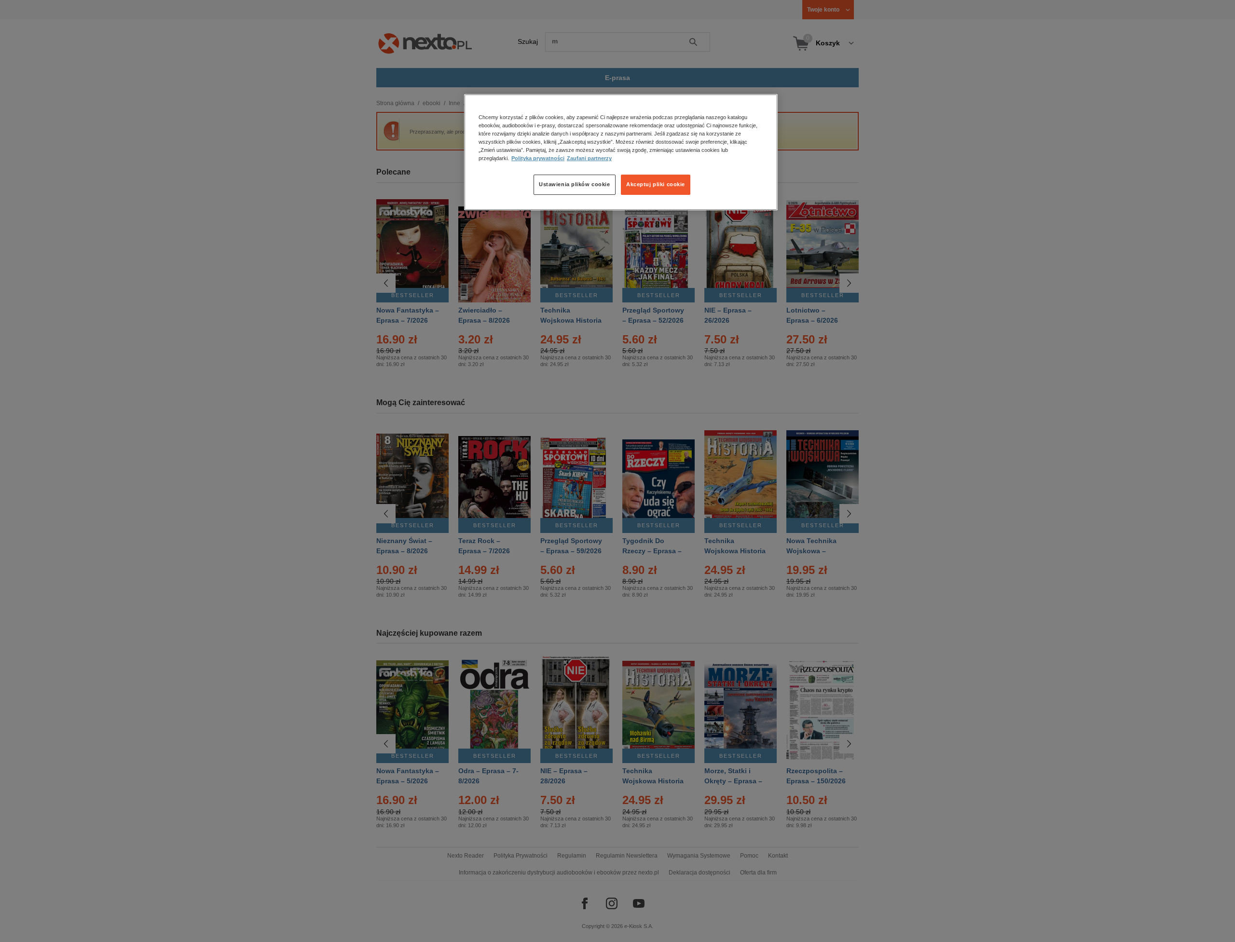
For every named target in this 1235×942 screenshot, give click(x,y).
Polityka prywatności (537, 159)
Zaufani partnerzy (589, 159)
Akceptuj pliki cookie (655, 185)
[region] (621, 152)
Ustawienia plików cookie (574, 185)
